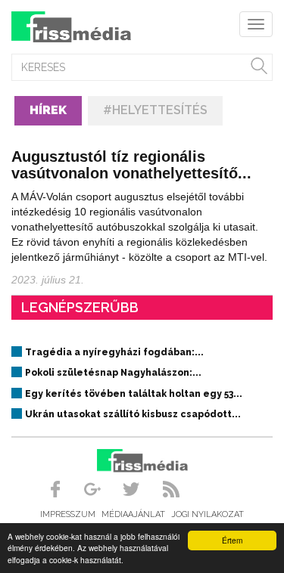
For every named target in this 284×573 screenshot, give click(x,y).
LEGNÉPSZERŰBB (80, 307)
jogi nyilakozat (207, 514)
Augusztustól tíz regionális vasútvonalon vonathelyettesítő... (131, 164)
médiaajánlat (133, 514)
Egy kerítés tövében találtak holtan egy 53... (133, 394)
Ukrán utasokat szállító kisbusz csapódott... (133, 414)
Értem (232, 540)
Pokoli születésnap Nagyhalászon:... (113, 372)
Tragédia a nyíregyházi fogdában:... (114, 352)
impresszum (67, 514)
